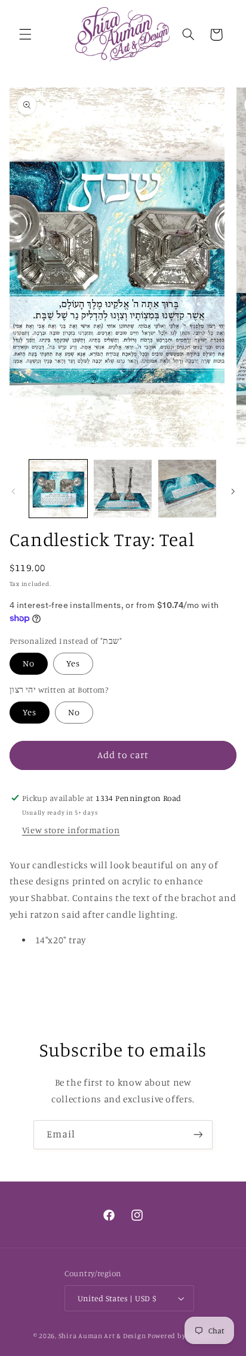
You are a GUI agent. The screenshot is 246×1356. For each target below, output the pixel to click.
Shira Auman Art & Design (102, 1336)
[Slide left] (13, 492)
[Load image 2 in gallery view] (123, 489)
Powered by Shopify (180, 1336)
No (29, 663)
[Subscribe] (198, 1134)
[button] (25, 34)
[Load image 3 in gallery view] (187, 489)
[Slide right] (233, 492)
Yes (73, 663)
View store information (71, 830)
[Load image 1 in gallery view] (58, 489)
